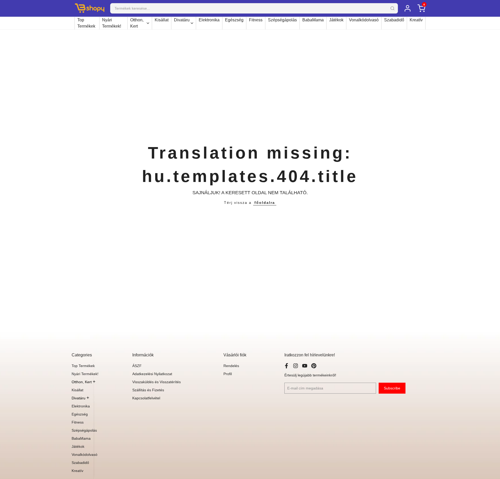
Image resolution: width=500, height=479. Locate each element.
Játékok (336, 20)
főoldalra (264, 202)
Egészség (234, 20)
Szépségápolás (282, 20)
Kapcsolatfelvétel (146, 398)
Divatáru (182, 20)
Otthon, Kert (136, 23)
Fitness (255, 20)
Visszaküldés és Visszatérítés (156, 382)
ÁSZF (137, 366)
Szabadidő (394, 20)
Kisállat (161, 20)
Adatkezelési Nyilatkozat (152, 374)
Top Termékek (86, 23)
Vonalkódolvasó (364, 20)
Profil (227, 374)
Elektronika (209, 20)
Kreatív (416, 20)
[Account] (407, 8)
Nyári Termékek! (111, 23)
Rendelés (231, 366)
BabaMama (313, 20)
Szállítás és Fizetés (148, 390)
